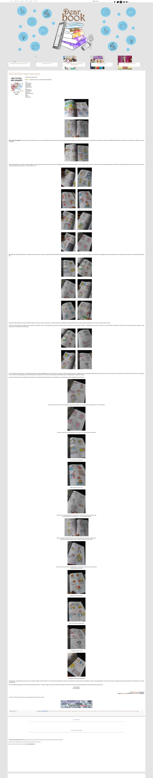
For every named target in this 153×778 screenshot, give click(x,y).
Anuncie (26, 1)
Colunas (35, 1)
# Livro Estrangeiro (101, 711)
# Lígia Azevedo (93, 711)
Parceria (22, 1)
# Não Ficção (108, 711)
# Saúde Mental (133, 711)
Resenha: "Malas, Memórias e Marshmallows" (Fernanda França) (74, 64)
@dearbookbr (135, 693)
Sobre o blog (16, 1)
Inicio (12, 1)
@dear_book (123, 693)
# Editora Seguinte (82, 711)
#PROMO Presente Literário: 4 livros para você (19, 63)
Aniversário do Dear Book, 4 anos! (129, 63)
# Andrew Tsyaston (53, 711)
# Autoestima (67, 711)
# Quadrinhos (115, 711)
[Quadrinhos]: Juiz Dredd (46, 63)
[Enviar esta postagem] (137, 711)
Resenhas (30, 1)
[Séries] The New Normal (101, 63)
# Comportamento (74, 711)
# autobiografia (60, 711)
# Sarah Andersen (126, 711)
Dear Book (135, 692)
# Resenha (120, 711)
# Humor (88, 711)
